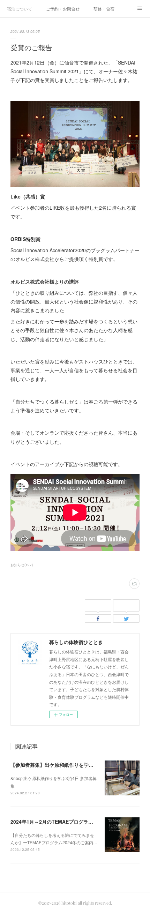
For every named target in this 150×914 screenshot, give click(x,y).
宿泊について (19, 9)
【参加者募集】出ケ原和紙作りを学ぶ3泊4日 (59, 764)
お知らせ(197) (21, 564)
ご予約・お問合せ (63, 9)
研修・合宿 (103, 9)
